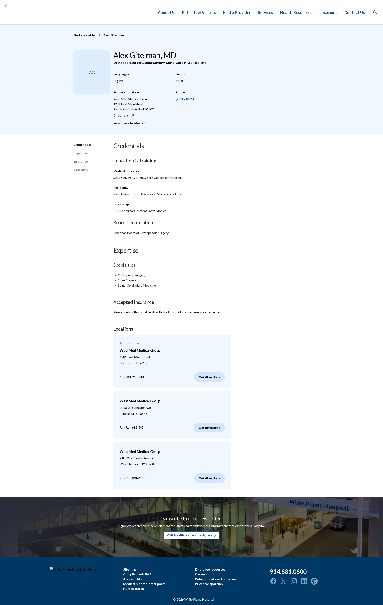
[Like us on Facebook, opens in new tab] (273, 581)
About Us (166, 12)
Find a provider (84, 35)
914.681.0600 (288, 571)
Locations (328, 12)
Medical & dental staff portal (144, 584)
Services (265, 12)
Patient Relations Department (217, 579)
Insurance (80, 161)
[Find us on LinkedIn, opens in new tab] (304, 581)
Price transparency (209, 584)
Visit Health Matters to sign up (189, 535)
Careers (201, 574)
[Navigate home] (83, 569)
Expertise (80, 153)
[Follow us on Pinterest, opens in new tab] (314, 581)
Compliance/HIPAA (137, 574)
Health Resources (296, 12)
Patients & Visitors (199, 12)
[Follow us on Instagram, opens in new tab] (293, 581)
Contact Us (354, 12)
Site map (129, 569)
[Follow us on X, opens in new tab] (283, 581)
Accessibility (132, 579)
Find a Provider (237, 12)
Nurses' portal (134, 588)
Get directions (209, 377)
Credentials (82, 144)
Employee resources (210, 569)
